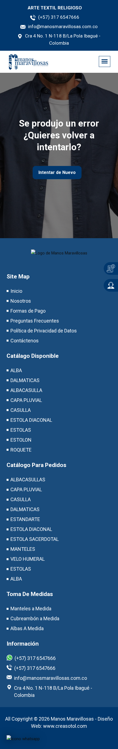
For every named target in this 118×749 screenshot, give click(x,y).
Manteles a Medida (30, 608)
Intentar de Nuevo (57, 172)
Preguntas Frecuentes (34, 321)
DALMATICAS (25, 380)
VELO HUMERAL (27, 559)
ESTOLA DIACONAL (31, 420)
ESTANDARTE (25, 519)
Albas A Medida (27, 628)
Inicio (16, 291)
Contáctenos (24, 340)
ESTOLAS (20, 430)
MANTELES (22, 549)
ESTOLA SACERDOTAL (34, 539)
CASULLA (20, 410)
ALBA (16, 370)
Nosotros (20, 301)
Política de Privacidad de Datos (43, 331)
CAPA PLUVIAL (26, 400)
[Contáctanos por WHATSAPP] (23, 738)
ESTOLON (21, 440)
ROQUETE (21, 450)
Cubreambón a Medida (34, 618)
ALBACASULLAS (27, 479)
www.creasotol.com (65, 726)
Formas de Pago (28, 311)
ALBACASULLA (26, 390)
